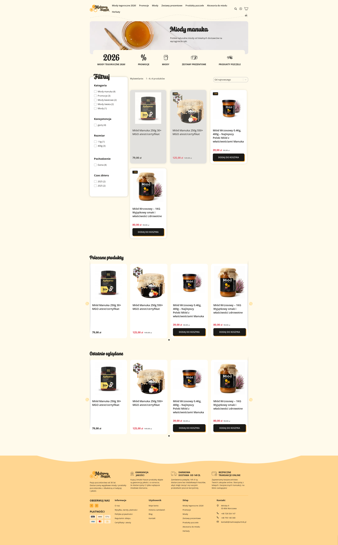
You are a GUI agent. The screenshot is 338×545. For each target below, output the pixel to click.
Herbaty (116, 11)
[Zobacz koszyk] (246, 8)
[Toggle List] (245, 79)
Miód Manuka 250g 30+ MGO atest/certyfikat (146, 132)
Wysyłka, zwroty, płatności (126, 510)
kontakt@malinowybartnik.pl (233, 522)
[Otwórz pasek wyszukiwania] (235, 9)
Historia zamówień (157, 510)
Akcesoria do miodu (217, 5)
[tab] (169, 340)
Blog (150, 514)
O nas (117, 505)
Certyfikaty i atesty (123, 522)
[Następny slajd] (250, 303)
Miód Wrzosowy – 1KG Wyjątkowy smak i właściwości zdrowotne (147, 212)
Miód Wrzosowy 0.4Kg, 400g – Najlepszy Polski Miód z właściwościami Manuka (228, 136)
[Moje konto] (240, 8)
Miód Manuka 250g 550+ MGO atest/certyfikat (188, 132)
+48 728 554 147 (228, 513)
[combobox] (228, 79)
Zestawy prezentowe (171, 5)
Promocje (144, 5)
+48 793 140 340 (228, 518)
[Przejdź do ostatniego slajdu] (87, 303)
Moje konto (153, 505)
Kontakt (152, 518)
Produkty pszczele (195, 5)
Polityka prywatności (124, 514)
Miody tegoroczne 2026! (124, 5)
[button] (105, 91)
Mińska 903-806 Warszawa (229, 507)
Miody (155, 5)
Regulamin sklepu (123, 518)
